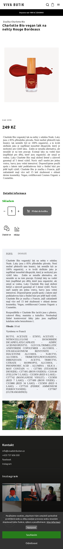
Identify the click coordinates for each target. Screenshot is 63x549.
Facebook (6, 459)
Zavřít (53, 240)
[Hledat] (47, 4)
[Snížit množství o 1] (4, 211)
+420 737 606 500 (11, 455)
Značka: (14, 21)
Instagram (7, 463)
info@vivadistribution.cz (13, 450)
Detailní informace (14, 193)
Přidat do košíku (40, 211)
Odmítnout (31, 543)
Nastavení (31, 527)
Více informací (53, 522)
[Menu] (58, 5)
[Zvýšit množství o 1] (18, 211)
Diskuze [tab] (22, 253)
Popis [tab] (9, 253)
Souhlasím (31, 534)
